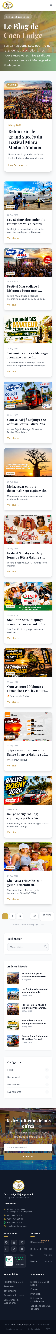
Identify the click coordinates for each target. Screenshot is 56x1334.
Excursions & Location (14, 1295)
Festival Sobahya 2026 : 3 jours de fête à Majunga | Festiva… (24, 557)
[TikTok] (14, 1249)
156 (34, 916)
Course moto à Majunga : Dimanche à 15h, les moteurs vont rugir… (27, 690)
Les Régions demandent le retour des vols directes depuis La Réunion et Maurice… (26, 226)
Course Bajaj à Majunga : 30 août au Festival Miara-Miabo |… (27, 424)
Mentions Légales (14, 1329)
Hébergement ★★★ (14, 1282)
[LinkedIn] (6, 1249)
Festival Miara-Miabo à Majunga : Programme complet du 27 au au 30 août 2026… (27, 292)
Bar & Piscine (10, 1291)
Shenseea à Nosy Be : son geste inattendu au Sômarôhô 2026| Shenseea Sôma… (26, 887)
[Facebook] (6, 1242)
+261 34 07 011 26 (15, 1215)
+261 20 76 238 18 (15, 1219)
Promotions (36, 1294)
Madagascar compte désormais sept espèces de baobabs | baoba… (26, 490)
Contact (34, 1289)
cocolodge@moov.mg (17, 1226)
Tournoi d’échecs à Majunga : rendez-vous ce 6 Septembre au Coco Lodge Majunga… (27, 359)
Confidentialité (33, 1329)
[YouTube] (21, 1249)
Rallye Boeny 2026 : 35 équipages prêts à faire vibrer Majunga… (23, 818)
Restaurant (9, 1286)
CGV (48, 1329)
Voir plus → (13, 238)
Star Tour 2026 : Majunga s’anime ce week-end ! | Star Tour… (27, 624)
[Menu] (51, 5)
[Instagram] (14, 1242)
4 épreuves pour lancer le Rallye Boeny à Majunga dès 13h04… (27, 754)
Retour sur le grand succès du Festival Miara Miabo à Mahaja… (26, 139)
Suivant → (47, 916)
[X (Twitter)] (21, 1242)
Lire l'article (15, 165)
